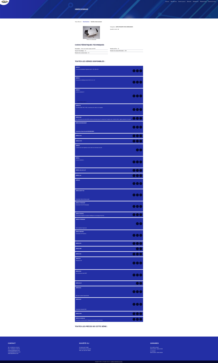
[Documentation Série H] (134, 96)
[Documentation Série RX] (134, 263)
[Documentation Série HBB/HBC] (134, 235)
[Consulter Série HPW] (137, 313)
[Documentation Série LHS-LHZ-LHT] (134, 170)
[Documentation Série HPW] (134, 313)
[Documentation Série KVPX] (134, 141)
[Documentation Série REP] (134, 275)
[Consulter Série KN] (137, 109)
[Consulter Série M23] (137, 304)
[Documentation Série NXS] (134, 254)
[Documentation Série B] (134, 183)
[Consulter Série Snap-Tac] (137, 195)
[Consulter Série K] (137, 150)
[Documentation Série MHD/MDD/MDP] (134, 127)
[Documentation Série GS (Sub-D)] (134, 319)
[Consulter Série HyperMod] (137, 223)
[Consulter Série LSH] (137, 175)
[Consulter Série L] (137, 162)
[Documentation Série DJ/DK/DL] (134, 214)
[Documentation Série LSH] (134, 175)
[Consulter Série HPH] (137, 243)
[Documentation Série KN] (134, 109)
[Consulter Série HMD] (137, 248)
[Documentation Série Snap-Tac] (134, 195)
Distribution (86, 21)
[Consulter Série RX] (137, 263)
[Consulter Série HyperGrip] (137, 206)
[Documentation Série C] (134, 82)
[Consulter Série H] (137, 96)
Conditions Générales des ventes (116, 361)
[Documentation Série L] (134, 162)
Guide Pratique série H (81, 101)
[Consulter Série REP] (137, 275)
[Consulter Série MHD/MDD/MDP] (137, 127)
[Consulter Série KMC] (137, 118)
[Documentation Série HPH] (134, 243)
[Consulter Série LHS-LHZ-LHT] (137, 170)
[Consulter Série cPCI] (137, 135)
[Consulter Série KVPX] (137, 141)
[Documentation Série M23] (134, 304)
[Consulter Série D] (137, 70)
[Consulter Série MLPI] (137, 283)
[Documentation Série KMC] (134, 118)
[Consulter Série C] (137, 82)
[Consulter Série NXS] (137, 254)
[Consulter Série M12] (137, 291)
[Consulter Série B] (137, 183)
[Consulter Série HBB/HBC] (137, 235)
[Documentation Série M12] (134, 291)
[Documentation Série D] (134, 70)
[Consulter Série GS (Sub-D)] (137, 319)
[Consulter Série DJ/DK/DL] (137, 214)
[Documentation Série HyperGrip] (134, 206)
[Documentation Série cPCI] (134, 135)
